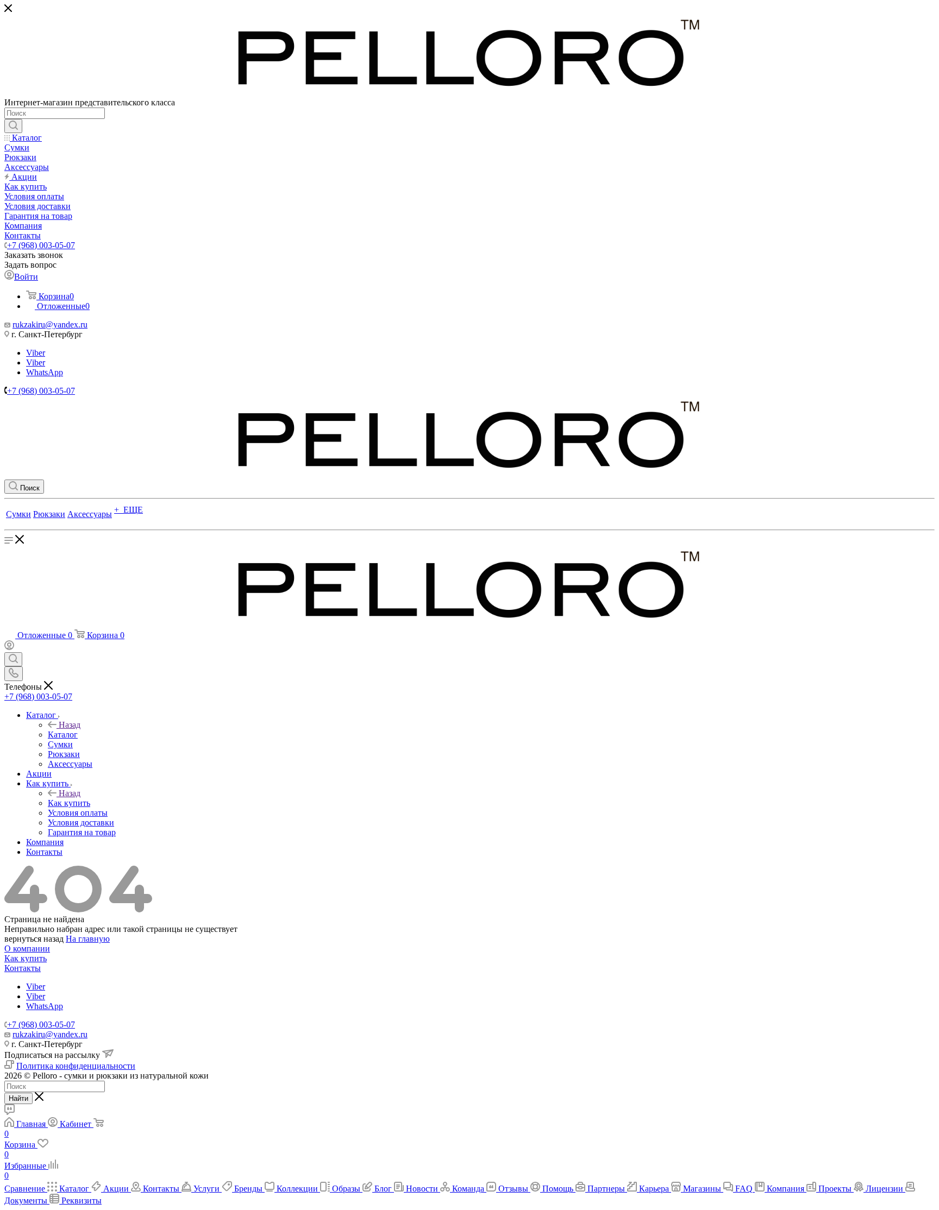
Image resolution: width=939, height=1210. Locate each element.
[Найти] (13, 126)
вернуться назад (34, 938)
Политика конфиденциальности (75, 1065)
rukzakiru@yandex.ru (49, 324)
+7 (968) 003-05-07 (41, 245)
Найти (18, 1098)
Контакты (22, 968)
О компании (27, 948)
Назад (69, 724)
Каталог (63, 734)
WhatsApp (44, 372)
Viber (35, 352)
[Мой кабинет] (9, 647)
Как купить (69, 803)
